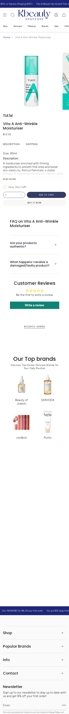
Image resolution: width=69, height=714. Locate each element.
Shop (7, 632)
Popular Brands (17, 646)
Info (6, 659)
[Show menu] (4, 15)
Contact (10, 673)
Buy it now (34, 202)
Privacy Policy (54, 712)
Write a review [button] (34, 305)
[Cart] (64, 15)
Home (6, 37)
